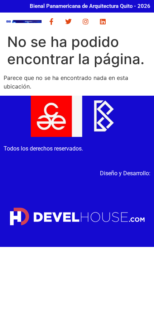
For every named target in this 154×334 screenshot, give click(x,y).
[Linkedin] (103, 21)
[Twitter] (68, 21)
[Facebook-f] (51, 21)
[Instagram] (85, 21)
